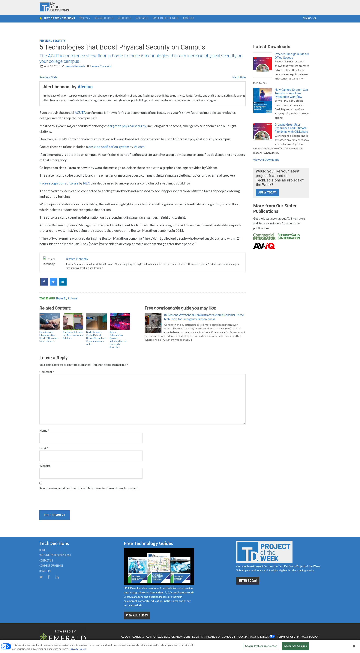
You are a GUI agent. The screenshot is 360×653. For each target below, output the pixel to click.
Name (44, 430)
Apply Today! (267, 192)
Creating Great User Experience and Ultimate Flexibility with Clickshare (291, 128)
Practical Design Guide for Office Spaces (292, 55)
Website (44, 465)
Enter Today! (247, 580)
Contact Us (46, 560)
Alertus (85, 86)
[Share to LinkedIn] (63, 284)
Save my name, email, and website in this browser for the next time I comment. (88, 488)
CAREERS (138, 636)
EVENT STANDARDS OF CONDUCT (213, 636)
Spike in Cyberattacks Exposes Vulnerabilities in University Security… (118, 339)
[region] (180, 646)
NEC (86, 183)
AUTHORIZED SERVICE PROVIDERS (168, 636)
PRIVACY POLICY (308, 636)
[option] (142, 94)
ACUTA (80, 112)
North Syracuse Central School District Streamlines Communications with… (96, 338)
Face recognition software (58, 183)
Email (43, 448)
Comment (46, 371)
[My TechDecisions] (54, 10)
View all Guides (137, 615)
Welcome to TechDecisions (55, 555)
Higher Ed (61, 298)
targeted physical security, (127, 126)
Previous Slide (48, 77)
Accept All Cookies (295, 645)
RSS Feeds (45, 570)
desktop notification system (108, 147)
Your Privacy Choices (253, 636)
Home (42, 550)
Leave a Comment (100, 66)
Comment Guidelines (51, 565)
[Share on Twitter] (53, 284)
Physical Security (52, 41)
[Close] (354, 646)
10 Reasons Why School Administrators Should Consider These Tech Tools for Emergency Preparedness (204, 317)
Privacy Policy (78, 648)
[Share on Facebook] (44, 284)
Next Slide (239, 77)
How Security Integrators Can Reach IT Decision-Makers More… (48, 336)
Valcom (139, 147)
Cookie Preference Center (261, 645)
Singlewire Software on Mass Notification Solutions (73, 335)
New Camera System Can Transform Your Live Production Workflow (291, 93)
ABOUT (125, 636)
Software (72, 298)
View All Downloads (266, 159)
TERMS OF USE (286, 636)
